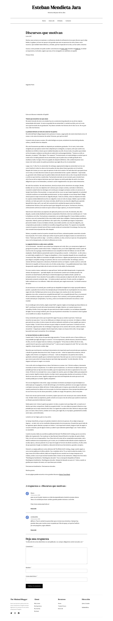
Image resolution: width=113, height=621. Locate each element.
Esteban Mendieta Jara (56, 7)
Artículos (59, 21)
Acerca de (51, 21)
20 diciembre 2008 (35, 519)
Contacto (68, 21)
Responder (33, 508)
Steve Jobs (64, 49)
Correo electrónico (31, 576)
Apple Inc (77, 49)
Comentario (30, 546)
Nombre (28, 567)
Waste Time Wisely (64, 474)
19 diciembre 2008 (35, 495)
